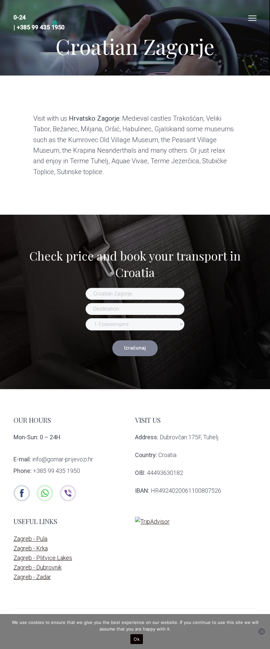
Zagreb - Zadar (32, 576)
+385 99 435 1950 (41, 27)
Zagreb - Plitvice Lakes (43, 557)
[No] (261, 631)
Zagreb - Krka (31, 548)
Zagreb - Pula (30, 538)
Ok (137, 639)
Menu (252, 18)
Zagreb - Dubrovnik (38, 567)
